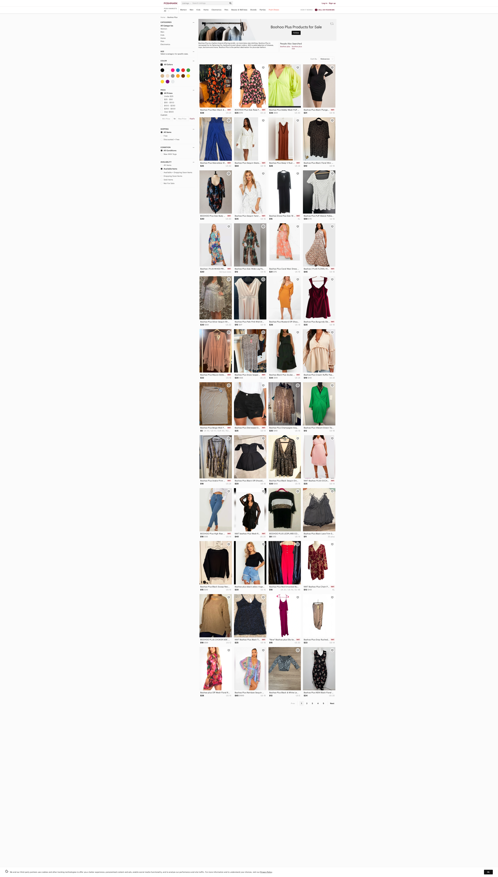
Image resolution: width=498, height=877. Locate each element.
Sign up (332, 3)
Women (183, 10)
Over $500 (169, 112)
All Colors (168, 64)
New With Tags (170, 154)
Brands (253, 10)
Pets (226, 10)
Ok (488, 872)
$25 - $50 (168, 99)
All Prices (168, 93)
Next (332, 703)
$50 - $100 (169, 102)
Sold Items (168, 180)
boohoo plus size (297, 48)
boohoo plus (285, 47)
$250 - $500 (169, 109)
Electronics (216, 10)
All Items (167, 132)
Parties (263, 10)
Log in (324, 3)
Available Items (170, 169)
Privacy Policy (266, 872)
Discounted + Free (171, 139)
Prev (293, 703)
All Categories (167, 26)
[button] (187, 3)
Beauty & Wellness (239, 10)
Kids (198, 10)
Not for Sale (169, 183)
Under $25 (168, 96)
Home (206, 10)
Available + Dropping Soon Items (178, 172)
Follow (296, 33)
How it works (306, 10)
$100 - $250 (169, 105)
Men (191, 10)
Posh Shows (274, 10)
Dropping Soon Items (173, 176)
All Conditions (170, 150)
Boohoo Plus (172, 17)
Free (166, 136)
